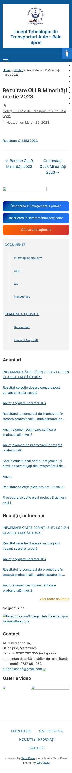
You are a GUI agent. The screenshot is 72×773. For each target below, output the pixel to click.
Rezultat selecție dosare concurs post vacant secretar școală (31, 390)
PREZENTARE (21, 731)
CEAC (17, 271)
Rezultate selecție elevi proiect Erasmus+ (34, 487)
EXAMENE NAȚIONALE (22, 314)
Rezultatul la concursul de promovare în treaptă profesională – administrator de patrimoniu (33, 416)
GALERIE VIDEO (51, 731)
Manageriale (22, 296)
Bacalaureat (22, 327)
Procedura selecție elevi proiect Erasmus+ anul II (35, 500)
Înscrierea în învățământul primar (36, 206)
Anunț (7, 476)
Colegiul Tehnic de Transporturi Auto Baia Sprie (34, 113)
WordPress (28, 758)
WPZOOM (43, 762)
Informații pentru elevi (28, 257)
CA (16, 283)
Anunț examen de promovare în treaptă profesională (32, 447)
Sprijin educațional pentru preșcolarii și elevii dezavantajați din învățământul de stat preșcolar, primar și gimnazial (33, 464)
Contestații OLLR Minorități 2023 (53, 166)
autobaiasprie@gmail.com (22, 669)
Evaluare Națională (26, 340)
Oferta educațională (36, 230)
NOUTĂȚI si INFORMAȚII (37, 739)
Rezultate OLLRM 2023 (20, 141)
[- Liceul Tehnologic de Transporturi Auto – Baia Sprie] (36, 17)
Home (6, 70)
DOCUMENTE (15, 245)
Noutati (18, 70)
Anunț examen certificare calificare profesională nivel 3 (29, 432)
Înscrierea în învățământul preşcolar (36, 218)
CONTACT (37, 748)
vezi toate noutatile (54, 599)
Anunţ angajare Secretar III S (24, 403)
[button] (67, 53)
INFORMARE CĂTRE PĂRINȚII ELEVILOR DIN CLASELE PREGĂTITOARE (36, 374)
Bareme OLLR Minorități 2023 (19, 164)
